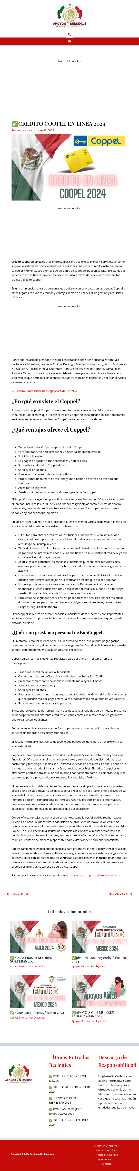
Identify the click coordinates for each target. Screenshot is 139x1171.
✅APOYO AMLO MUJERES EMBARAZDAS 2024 (93, 1014)
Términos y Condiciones (106, 1145)
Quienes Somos (106, 1159)
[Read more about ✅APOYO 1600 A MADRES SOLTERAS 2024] (38, 936)
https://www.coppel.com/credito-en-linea (94, 875)
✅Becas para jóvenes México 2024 (37, 1012)
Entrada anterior (16, 893)
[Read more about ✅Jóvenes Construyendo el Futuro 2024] (100, 936)
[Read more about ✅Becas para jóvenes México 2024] (38, 991)
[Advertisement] (69, 87)
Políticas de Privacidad (106, 1154)
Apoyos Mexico (18, 966)
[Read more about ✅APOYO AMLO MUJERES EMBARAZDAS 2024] (100, 991)
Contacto (106, 1163)
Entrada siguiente (122, 893)
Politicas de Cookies (106, 1150)
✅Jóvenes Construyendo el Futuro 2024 (99, 959)
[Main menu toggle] (69, 41)
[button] (69, 34)
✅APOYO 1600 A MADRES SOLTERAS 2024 (31, 959)
